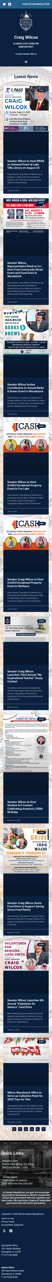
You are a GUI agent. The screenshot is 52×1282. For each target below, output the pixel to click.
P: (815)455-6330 (9, 1277)
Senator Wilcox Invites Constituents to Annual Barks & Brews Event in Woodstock (25, 388)
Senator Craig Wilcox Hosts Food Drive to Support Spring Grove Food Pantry (25, 906)
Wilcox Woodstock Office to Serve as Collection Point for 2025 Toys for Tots (25, 1096)
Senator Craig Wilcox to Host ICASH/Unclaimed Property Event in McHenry (25, 583)
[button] (26, 61)
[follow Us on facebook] (10, 4)
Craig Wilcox (26, 37)
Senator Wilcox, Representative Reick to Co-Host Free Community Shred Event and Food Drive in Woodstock (25, 269)
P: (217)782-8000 (9, 1255)
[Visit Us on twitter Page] (5, 1230)
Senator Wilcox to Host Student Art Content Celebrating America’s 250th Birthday (25, 807)
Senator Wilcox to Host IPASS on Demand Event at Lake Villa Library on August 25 (25, 164)
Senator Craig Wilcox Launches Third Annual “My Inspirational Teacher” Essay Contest (25, 676)
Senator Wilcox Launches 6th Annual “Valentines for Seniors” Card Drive (25, 1004)
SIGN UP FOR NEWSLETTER (36, 4)
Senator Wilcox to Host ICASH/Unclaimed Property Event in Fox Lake (24, 485)
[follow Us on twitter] (5, 4)
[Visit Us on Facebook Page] (11, 1230)
